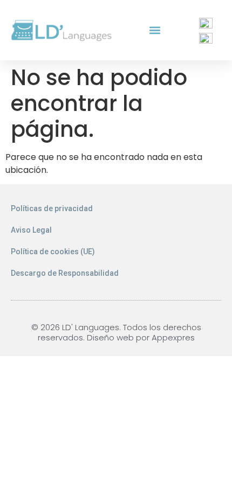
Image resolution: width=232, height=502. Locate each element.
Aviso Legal (31, 230)
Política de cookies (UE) (53, 251)
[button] (155, 30)
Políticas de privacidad (52, 208)
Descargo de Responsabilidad (65, 273)
